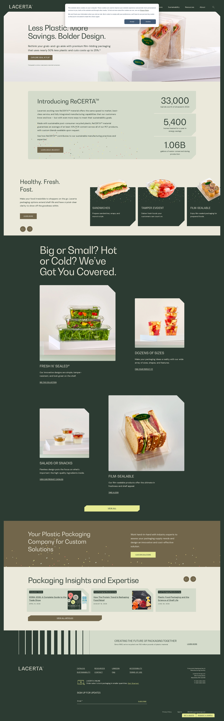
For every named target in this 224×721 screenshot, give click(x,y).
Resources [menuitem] (99, 668)
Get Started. (133, 683)
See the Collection (48, 382)
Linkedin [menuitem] (116, 668)
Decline (148, 21)
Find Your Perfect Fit (144, 369)
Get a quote (189, 715)
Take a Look (113, 492)
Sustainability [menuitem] (83, 672)
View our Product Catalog (51, 479)
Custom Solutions (143, 555)
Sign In (179, 712)
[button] (213, 7)
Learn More (28, 216)
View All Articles (65, 618)
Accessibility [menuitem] (136, 668)
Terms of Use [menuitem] (136, 672)
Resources (189, 7)
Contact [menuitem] (98, 672)
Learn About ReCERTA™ (50, 150)
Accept (132, 21)
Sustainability (174, 7)
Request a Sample (205, 715)
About (202, 7)
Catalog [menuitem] (81, 668)
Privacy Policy (144, 10)
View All (112, 508)
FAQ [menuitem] (113, 672)
